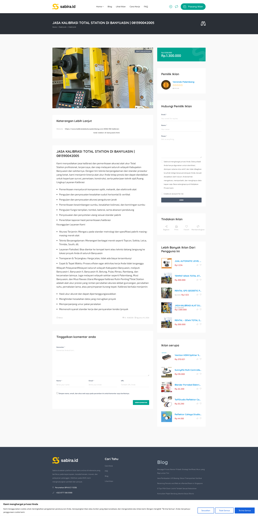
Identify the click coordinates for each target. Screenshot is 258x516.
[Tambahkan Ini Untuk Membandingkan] (198, 265)
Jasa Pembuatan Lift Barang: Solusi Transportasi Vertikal (179, 478)
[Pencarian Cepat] (203, 23)
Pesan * (164, 136)
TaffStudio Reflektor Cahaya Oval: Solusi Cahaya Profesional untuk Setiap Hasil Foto (188, 399)
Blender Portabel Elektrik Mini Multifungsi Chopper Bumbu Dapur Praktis (188, 384)
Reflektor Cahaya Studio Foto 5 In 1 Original (188, 414)
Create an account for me (173, 194)
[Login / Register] (170, 6)
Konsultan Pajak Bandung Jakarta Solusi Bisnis (175, 493)
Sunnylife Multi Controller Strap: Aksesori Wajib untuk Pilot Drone (188, 370)
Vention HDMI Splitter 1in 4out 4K (188, 355)
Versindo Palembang (183, 82)
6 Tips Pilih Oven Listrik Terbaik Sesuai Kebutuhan (177, 488)
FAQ (146, 6)
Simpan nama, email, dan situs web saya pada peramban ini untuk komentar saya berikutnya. (94, 393)
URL (122, 381)
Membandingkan (198, 229)
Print (176, 229)
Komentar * (60, 347)
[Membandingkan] (176, 6)
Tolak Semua (224, 510)
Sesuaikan (205, 510)
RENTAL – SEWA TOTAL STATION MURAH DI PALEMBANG (188, 320)
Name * (59, 381)
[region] (129, 508)
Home (99, 6)
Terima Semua (245, 510)
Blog (110, 6)
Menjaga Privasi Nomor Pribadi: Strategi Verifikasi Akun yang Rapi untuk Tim (181, 471)
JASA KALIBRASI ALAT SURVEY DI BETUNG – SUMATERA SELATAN (188, 305)
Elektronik (62, 27)
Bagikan (166, 229)
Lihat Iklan (121, 6)
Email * (91, 381)
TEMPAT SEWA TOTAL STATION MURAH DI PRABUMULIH (188, 275)
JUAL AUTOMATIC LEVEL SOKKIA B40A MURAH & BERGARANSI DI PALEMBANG (188, 261)
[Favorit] (201, 265)
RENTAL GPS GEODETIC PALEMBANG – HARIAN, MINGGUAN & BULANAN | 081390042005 (188, 290)
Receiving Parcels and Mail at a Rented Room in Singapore (180, 483)
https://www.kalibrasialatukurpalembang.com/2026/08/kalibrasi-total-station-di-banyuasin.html (92, 131)
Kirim (181, 200)
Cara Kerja (135, 6)
